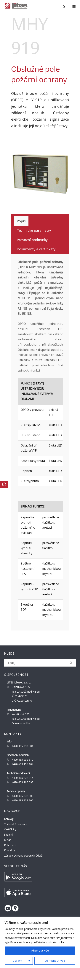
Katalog (8, 819)
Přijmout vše (40, 950)
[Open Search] (63, 7)
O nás (7, 840)
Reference (10, 845)
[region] (40, 942)
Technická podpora (15, 824)
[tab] (21, 221)
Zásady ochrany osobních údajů (23, 855)
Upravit (18, 960)
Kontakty (9, 850)
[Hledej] (71, 662)
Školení (8, 834)
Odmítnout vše (55, 960)
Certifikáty (10, 829)
